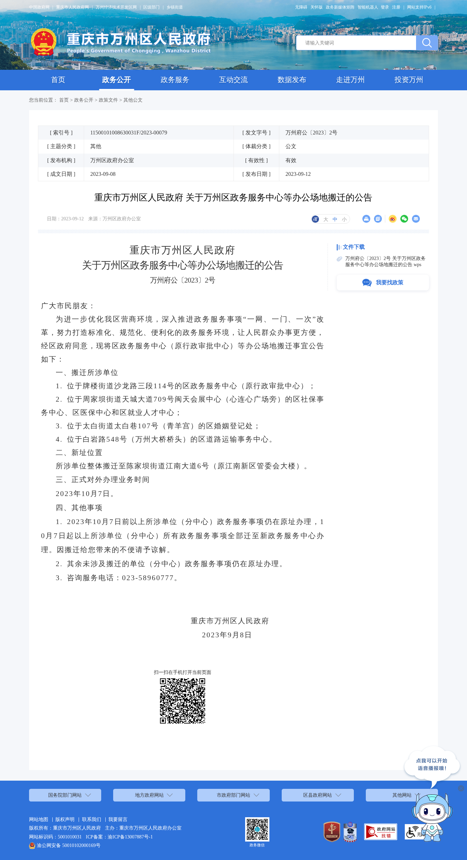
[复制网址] (378, 219)
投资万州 (409, 80)
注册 (396, 7)
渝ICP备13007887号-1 (130, 836)
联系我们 (91, 819)
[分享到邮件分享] (416, 219)
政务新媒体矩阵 (340, 7)
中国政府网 (39, 7)
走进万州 (350, 80)
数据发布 (292, 80)
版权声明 (65, 819)
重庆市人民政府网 (72, 7)
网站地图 (38, 819)
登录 (385, 7)
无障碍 (301, 7)
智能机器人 (368, 7)
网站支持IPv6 (419, 7)
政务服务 (175, 80)
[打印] (366, 219)
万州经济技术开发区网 (116, 7)
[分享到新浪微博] (392, 219)
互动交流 (233, 80)
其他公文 (133, 100)
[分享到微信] (404, 219)
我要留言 (118, 819)
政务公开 (116, 80)
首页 (58, 80)
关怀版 (316, 7)
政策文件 (108, 100)
